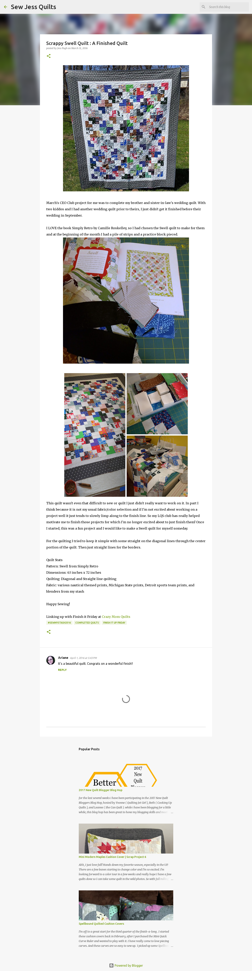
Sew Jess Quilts (33, 6)
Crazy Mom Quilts (116, 617)
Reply (62, 669)
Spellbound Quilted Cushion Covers (101, 923)
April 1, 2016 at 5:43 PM (83, 657)
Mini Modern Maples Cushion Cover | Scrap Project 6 (112, 856)
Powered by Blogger (128, 965)
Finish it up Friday (114, 622)
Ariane (63, 657)
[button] (48, 56)
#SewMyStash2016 (59, 622)
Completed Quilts (87, 622)
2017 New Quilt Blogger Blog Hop (100, 790)
